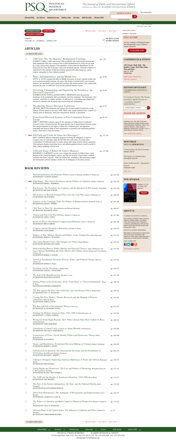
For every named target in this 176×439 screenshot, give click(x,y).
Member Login (33, 31)
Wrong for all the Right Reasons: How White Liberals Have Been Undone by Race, (69, 319)
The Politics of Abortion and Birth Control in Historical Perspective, (62, 401)
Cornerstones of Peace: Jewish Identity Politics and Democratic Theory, (64, 335)
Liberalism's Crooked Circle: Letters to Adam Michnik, (57, 328)
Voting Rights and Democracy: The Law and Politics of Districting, (62, 368)
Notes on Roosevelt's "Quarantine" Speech (137, 164)
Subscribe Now (137, 50)
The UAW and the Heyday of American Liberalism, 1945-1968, (60, 377)
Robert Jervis (129, 152)
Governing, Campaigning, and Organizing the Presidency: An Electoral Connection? (62, 91)
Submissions (53, 17)
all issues (102, 31)
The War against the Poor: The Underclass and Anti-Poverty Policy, (62, 290)
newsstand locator (131, 249)
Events (76, 17)
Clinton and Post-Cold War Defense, (49, 214)
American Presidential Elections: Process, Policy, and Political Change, (64, 259)
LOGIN (145, 26)
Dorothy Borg (129, 168)
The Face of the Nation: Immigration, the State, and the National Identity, (65, 383)
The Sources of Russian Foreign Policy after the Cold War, (58, 194)
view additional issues (132, 133)
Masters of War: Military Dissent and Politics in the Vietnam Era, (61, 234)
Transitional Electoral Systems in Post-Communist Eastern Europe (61, 118)
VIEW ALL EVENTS (130, 79)
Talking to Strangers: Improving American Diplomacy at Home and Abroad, (66, 359)
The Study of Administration (134, 156)
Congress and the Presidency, (45, 228)
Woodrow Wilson (130, 158)
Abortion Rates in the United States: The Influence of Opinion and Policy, (65, 410)
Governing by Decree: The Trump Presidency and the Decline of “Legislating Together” (136, 99)
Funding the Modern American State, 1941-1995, (54, 312)
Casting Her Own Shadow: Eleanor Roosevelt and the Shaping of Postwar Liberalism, (65, 298)
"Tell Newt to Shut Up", (43, 208)
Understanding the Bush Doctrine (136, 149)
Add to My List (35, 54)
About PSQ (29, 17)
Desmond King (129, 104)
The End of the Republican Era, (47, 274)
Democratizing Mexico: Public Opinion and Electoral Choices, (60, 248)
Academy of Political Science (118, 7)
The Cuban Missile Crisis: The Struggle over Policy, (55, 241)
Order (144, 193)
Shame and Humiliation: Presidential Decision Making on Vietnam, (62, 343)
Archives (41, 17)
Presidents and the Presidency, (46, 268)
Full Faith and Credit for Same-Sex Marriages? (56, 135)
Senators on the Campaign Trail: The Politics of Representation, (61, 201)
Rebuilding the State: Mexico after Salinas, (64, 250)
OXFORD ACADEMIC (34, 34)
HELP (149, 26)
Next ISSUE (113, 31)
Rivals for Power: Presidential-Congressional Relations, (57, 221)
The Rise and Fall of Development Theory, (51, 306)
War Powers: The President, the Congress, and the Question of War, (62, 187)
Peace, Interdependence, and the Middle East (55, 76)
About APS (99, 17)
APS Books (87, 17)
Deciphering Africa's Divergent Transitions (54, 105)
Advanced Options (124, 20)
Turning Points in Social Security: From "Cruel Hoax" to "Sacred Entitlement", (67, 281)
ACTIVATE (140, 26)
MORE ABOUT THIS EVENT (132, 77)
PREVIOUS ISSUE (90, 31)
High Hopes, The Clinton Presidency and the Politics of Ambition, (62, 181)
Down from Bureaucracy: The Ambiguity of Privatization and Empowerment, (66, 392)
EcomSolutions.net (93, 438)
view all (127, 171)
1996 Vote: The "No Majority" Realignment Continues (59, 58)
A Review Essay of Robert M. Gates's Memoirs (56, 150)
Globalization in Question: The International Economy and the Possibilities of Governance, (67, 351)
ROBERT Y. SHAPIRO (129, 33)
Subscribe (66, 17)
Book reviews (138, 144)
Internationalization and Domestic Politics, (51, 174)
